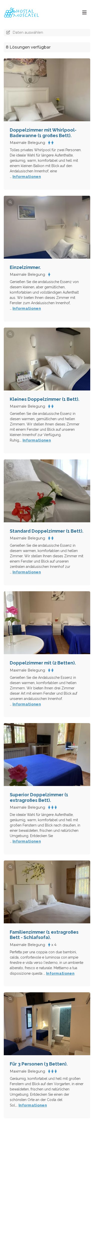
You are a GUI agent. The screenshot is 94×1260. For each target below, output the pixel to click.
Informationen (27, 176)
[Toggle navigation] (84, 12)
